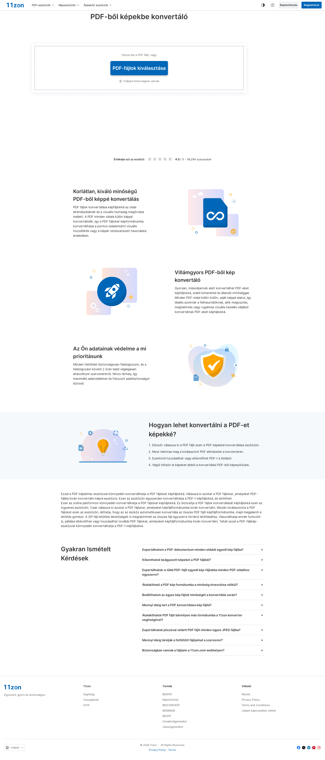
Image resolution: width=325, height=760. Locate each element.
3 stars (159, 159)
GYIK (86, 705)
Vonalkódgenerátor (174, 721)
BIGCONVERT (171, 705)
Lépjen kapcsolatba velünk (259, 710)
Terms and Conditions (256, 705)
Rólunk (246, 694)
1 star (149, 159)
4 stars (164, 159)
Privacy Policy (251, 699)
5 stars (169, 159)
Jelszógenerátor (172, 726)
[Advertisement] (139, 31)
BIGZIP (166, 716)
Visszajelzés (91, 699)
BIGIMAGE (168, 710)
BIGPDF (167, 694)
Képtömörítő (170, 699)
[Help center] (272, 5)
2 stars (154, 159)
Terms (172, 750)
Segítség (88, 694)
